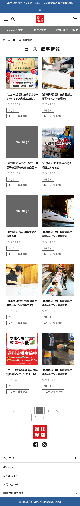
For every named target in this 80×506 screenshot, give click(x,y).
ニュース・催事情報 (17, 116)
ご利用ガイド (10, 475)
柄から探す (40, 30)
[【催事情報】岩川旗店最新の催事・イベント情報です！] (58, 73)
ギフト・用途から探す (66, 30)
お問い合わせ (10, 484)
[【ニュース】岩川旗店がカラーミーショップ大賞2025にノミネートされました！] (22, 73)
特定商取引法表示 (13, 493)
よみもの (8, 467)
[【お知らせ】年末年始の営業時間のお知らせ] (58, 142)
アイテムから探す (13, 30)
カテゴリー (10, 458)
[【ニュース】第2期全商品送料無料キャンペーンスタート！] (22, 349)
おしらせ (12, 110)
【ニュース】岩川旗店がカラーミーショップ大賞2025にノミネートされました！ (22, 98)
